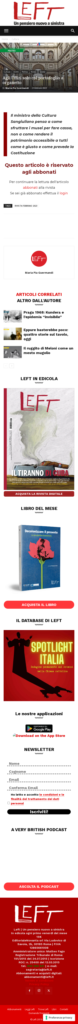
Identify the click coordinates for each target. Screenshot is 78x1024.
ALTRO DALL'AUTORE (39, 300)
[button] (6, 31)
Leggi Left (30, 1009)
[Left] (39, 13)
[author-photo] (39, 267)
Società (42, 72)
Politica (25, 72)
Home (5, 39)
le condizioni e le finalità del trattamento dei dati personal (37, 799)
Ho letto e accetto (37, 799)
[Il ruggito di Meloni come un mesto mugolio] (13, 352)
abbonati (30, 188)
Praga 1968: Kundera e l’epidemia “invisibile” (44, 314)
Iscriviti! (39, 811)
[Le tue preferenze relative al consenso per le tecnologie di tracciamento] (59, 1017)
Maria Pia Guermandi (17, 88)
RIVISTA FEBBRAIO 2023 (26, 205)
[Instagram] (39, 990)
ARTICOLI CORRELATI (39, 294)
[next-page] (11, 366)
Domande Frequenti (39, 1013)
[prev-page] (6, 366)
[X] (21, 101)
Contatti (64, 1009)
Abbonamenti (14, 1009)
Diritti (16, 72)
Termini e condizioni (39, 980)
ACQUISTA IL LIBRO (39, 605)
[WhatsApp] (33, 101)
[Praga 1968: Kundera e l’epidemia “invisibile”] (13, 316)
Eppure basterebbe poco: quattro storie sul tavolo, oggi (46, 334)
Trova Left (43, 1009)
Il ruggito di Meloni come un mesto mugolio (48, 350)
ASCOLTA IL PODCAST (39, 886)
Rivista (33, 72)
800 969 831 (35, 966)
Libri (54, 1009)
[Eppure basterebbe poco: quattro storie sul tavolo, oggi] (13, 334)
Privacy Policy (39, 984)
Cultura (15, 39)
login (64, 193)
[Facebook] (9, 101)
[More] (45, 101)
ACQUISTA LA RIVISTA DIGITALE (39, 494)
